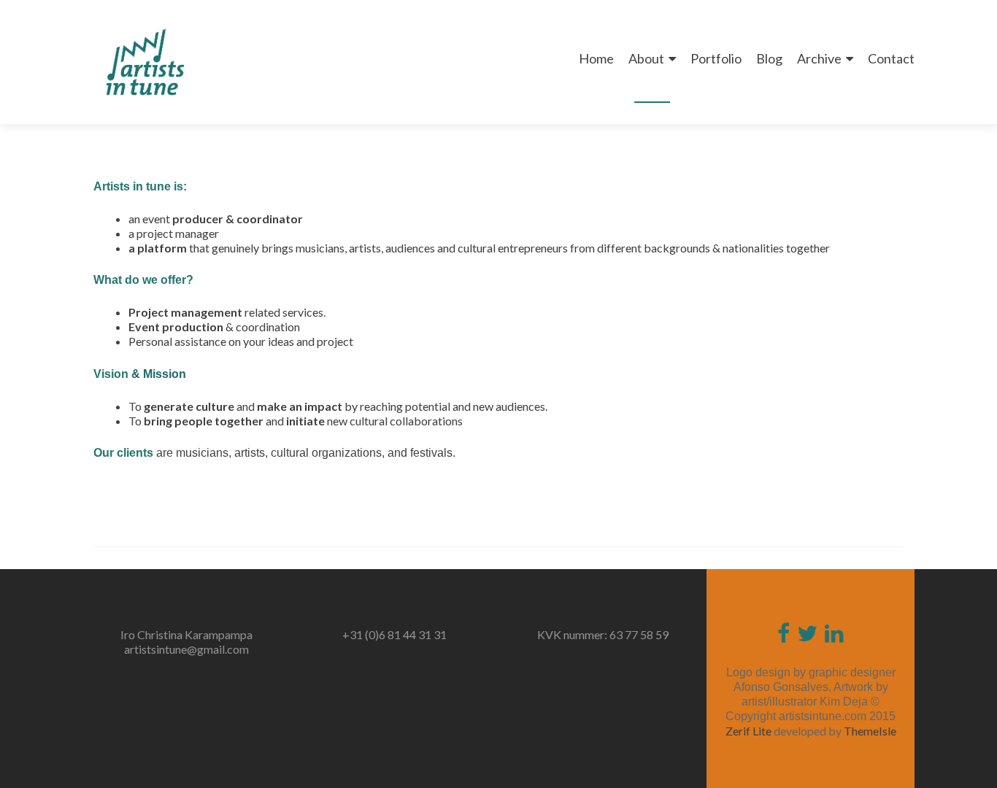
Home (596, 58)
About (646, 58)
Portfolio (716, 58)
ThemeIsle (870, 731)
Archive (819, 58)
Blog (769, 58)
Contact (891, 58)
